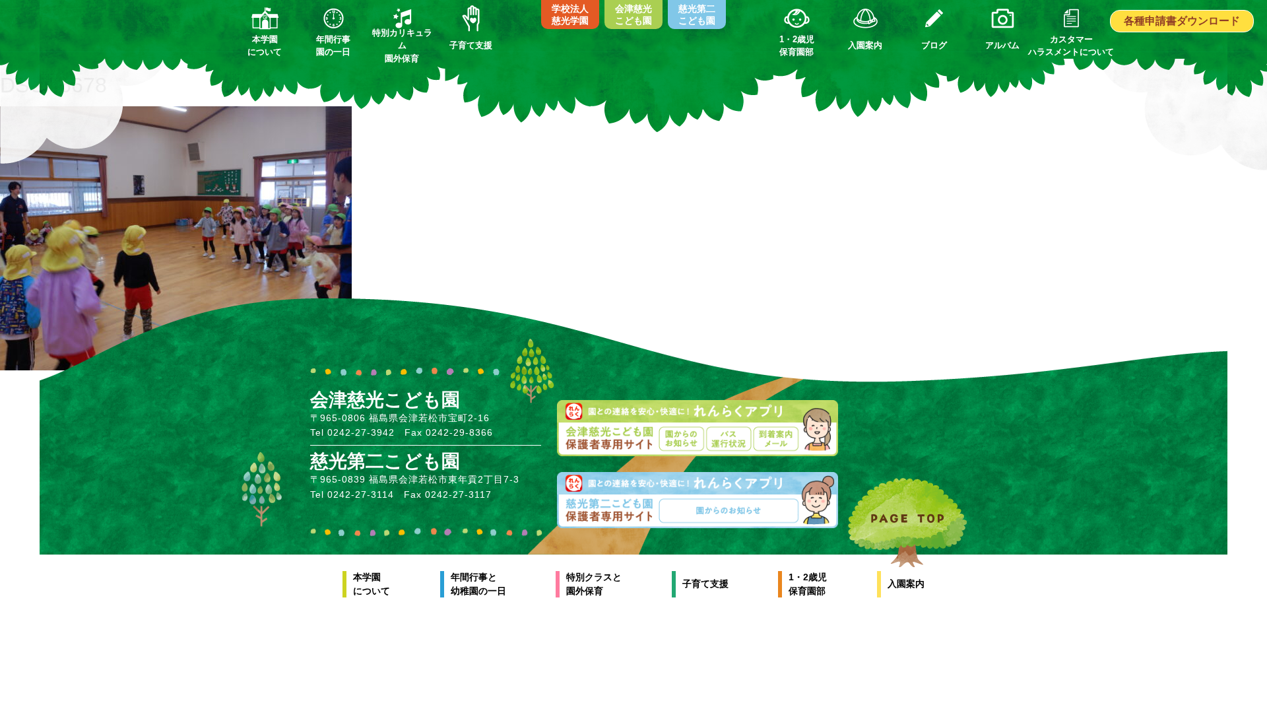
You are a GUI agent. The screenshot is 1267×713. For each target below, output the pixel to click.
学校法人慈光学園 (570, 14)
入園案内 (906, 583)
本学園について (371, 584)
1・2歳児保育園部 (808, 584)
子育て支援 (705, 583)
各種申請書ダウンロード (1182, 20)
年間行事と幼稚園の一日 (478, 584)
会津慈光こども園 (633, 14)
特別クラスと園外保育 (594, 584)
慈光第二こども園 (696, 14)
